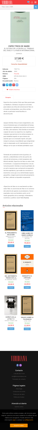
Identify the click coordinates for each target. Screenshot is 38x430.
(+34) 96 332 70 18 (19, 374)
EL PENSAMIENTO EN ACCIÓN (11, 234)
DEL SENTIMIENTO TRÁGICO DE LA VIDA (11, 277)
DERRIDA (19, 54)
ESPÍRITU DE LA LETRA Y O (11, 318)
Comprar (10, 246)
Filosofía (16, 74)
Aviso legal (19, 389)
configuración (28, 420)
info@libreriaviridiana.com (19, 376)
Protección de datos (19, 394)
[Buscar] (36, 7)
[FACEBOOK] (17, 365)
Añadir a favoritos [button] (14, 90)
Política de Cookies (19, 397)
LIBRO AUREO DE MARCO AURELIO (27, 234)
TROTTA (17, 69)
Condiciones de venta (19, 391)
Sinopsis (8, 97)
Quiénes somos (19, 407)
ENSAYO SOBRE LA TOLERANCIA (27, 318)
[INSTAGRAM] (20, 365)
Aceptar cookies (19, 425)
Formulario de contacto (19, 379)
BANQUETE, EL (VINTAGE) (27, 277)
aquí (14, 420)
